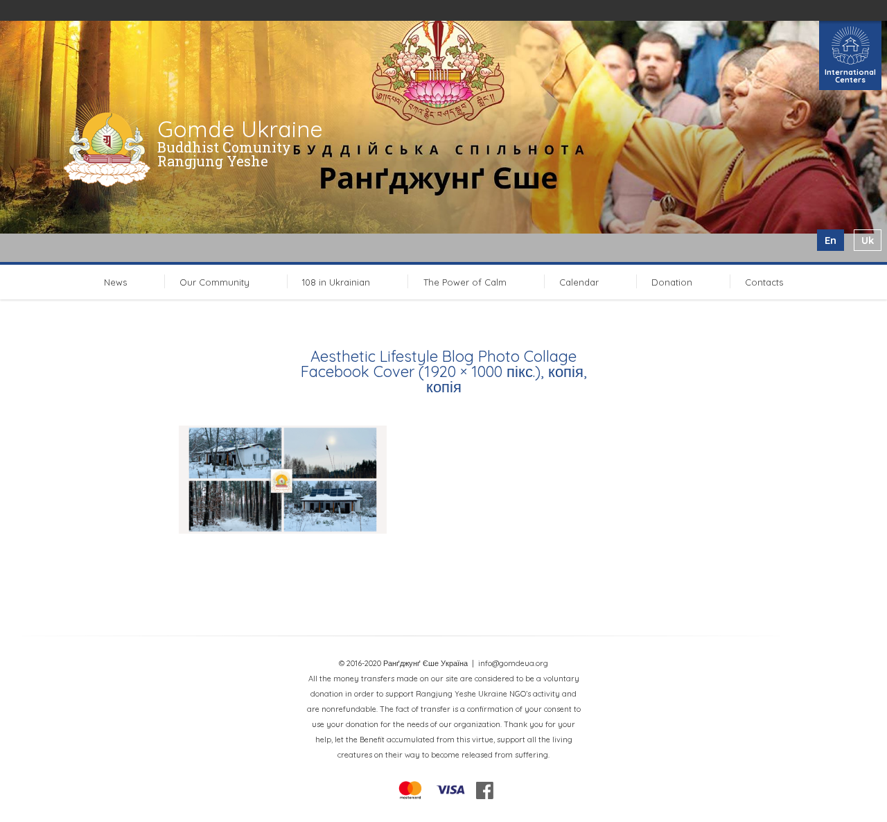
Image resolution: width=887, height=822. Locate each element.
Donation (671, 282)
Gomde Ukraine (240, 129)
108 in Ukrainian (336, 282)
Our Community (214, 282)
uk (867, 240)
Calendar (579, 282)
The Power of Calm (465, 282)
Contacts (764, 282)
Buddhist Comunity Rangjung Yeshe (224, 154)
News (115, 282)
